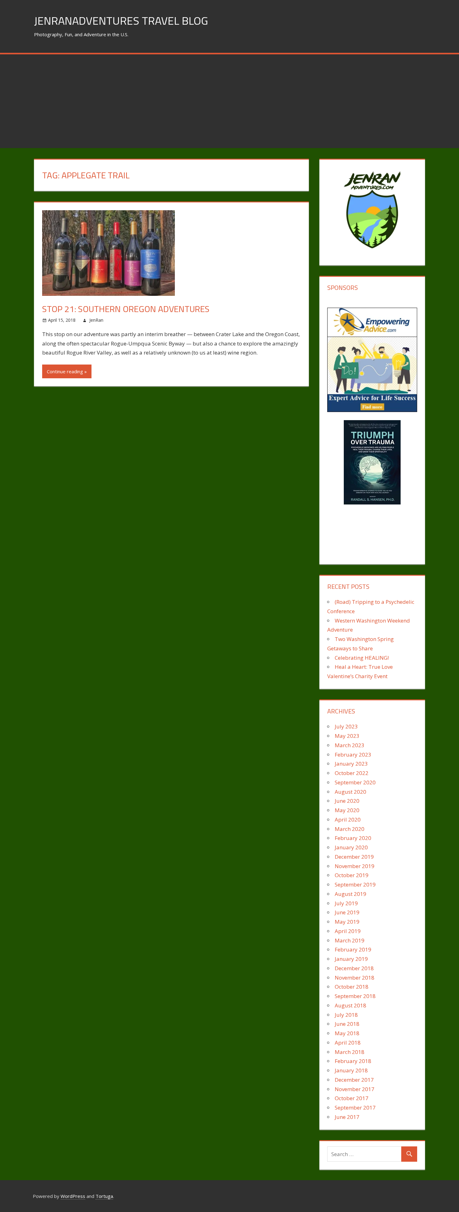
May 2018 (347, 1033)
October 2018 (351, 986)
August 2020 (350, 791)
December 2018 (354, 968)
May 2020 (347, 810)
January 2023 (351, 763)
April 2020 (348, 819)
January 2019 (351, 958)
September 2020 (355, 782)
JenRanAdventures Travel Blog (121, 20)
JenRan (96, 320)
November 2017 (354, 1089)
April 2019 (348, 931)
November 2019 (354, 866)
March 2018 (349, 1052)
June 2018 (347, 1023)
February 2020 (353, 838)
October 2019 (351, 875)
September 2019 (355, 884)
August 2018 (350, 1005)
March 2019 (349, 940)
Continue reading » (67, 371)
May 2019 (347, 921)
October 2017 (351, 1098)
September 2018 (355, 996)
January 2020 (351, 847)
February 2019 (353, 949)
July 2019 (346, 903)
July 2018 (346, 1014)
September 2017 (355, 1107)
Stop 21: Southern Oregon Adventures (126, 308)
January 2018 (351, 1070)
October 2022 (351, 773)
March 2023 (349, 745)
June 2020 (347, 800)
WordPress (73, 1196)
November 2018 (354, 977)
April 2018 (348, 1042)
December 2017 (354, 1079)
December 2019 (354, 856)
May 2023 (347, 735)
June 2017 (347, 1116)
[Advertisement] (229, 101)
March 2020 (349, 828)
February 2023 (353, 754)
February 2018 (353, 1061)
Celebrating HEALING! (362, 657)
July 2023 (346, 726)
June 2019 (347, 912)
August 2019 (350, 893)
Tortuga (104, 1196)
